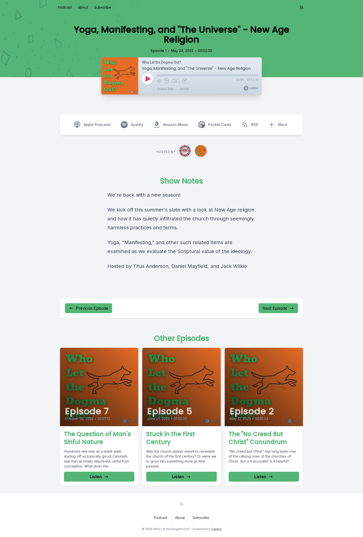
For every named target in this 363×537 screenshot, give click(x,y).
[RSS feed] (301, 7)
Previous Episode (92, 308)
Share (184, 89)
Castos (216, 529)
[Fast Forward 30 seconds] (184, 80)
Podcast (65, 7)
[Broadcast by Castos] (250, 88)
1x (175, 81)
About (83, 7)
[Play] (147, 78)
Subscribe (102, 7)
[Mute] (159, 81)
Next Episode (274, 308)
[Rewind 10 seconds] (166, 80)
